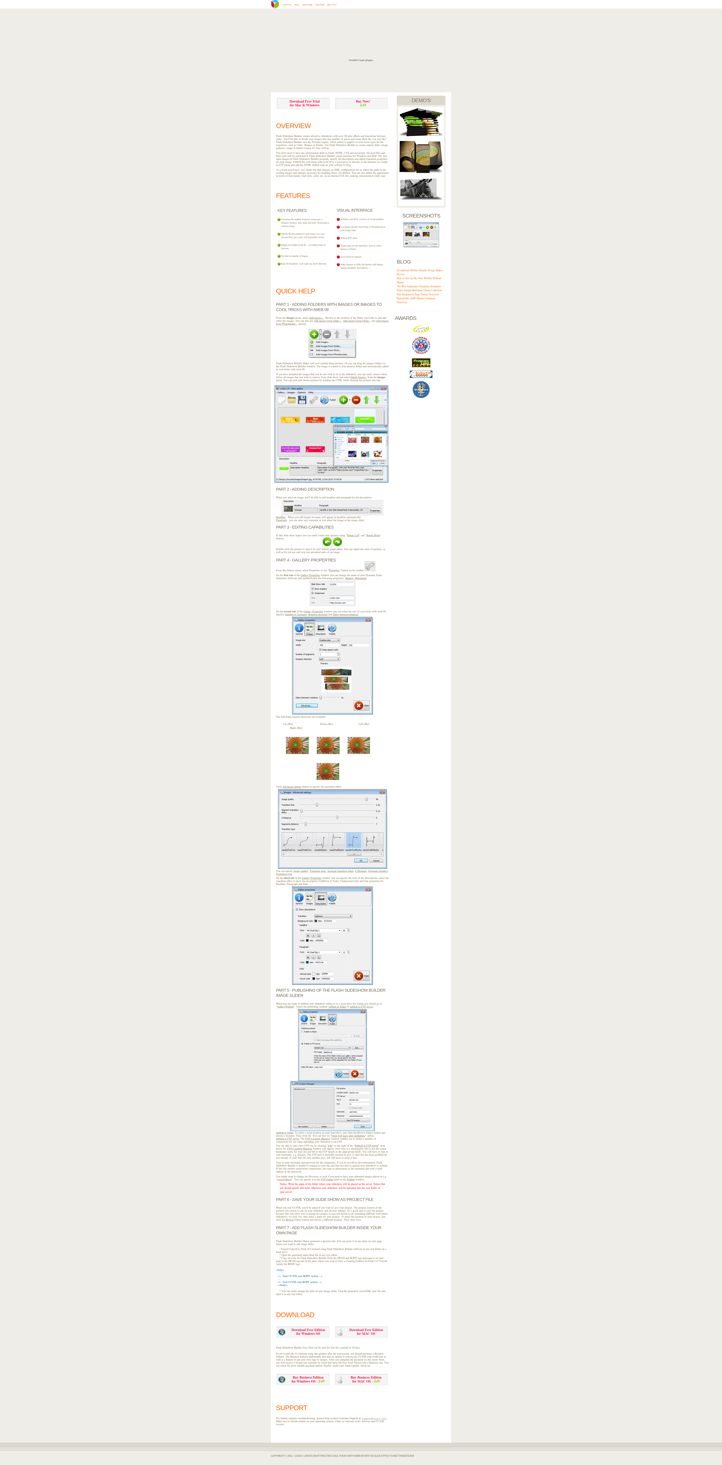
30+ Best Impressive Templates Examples (419, 286)
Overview (293, 126)
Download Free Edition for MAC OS (366, 1331)
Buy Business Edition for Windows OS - (308, 1379)
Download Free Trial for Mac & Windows (305, 103)
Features (293, 195)
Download (295, 1315)
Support (291, 1408)
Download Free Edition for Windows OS (308, 1331)
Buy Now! (363, 103)
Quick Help (295, 291)
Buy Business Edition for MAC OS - (366, 1379)
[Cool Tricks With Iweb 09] (421, 135)
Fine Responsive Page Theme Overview (418, 294)
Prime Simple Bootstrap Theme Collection (419, 290)
